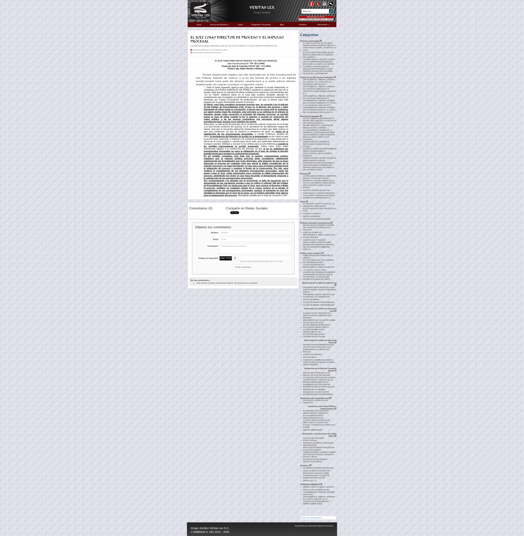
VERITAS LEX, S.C (310, 481)
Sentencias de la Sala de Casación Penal (320, 341)
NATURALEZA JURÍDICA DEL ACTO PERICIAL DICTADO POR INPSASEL (317, 374)
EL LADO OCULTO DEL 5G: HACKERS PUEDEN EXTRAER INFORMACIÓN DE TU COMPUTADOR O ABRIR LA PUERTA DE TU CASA (319, 46)
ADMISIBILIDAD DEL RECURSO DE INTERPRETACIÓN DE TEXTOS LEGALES (319, 386)
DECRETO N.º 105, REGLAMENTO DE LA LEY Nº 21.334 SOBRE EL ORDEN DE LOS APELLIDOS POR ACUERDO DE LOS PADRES (319, 184)
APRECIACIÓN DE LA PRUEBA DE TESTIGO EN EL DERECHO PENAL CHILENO (316, 144)
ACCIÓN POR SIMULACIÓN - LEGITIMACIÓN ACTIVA (314, 331)
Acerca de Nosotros (219, 24)
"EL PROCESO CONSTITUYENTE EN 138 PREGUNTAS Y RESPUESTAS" (318, 205)
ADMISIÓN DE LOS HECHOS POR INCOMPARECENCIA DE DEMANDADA (318, 393)
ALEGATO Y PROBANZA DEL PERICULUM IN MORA (319, 426)
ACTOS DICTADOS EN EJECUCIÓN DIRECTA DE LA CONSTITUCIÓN (316, 421)
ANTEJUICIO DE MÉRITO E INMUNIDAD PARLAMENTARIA (318, 444)
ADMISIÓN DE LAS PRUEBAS (314, 390)
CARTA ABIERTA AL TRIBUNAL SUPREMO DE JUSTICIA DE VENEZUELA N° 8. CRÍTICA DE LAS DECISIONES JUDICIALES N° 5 (319, 90)
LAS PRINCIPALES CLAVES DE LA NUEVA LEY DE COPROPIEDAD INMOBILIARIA (319, 61)
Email (215, 239)
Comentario (212, 246)
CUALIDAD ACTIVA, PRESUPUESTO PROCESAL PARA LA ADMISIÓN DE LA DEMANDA (317, 315)
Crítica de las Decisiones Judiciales (317, 77)
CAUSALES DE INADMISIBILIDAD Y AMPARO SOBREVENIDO (316, 503)
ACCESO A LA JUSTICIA (312, 214)
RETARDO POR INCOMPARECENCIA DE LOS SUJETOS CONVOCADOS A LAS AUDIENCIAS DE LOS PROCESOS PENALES (318, 348)
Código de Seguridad (208, 258)
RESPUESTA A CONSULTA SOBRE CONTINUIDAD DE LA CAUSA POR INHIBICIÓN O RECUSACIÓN (316, 475)
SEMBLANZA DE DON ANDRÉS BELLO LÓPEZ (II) (318, 257)
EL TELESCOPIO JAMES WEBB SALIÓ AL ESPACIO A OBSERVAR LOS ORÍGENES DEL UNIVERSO (318, 55)
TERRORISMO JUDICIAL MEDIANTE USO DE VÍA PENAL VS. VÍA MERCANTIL (319, 296)
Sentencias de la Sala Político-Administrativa (322, 407)
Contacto (302, 24)
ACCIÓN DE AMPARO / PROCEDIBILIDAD (318, 302)
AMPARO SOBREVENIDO (312, 430)
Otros (303, 202)
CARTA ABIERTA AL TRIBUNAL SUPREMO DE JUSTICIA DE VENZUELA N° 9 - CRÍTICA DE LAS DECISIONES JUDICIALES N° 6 (319, 110)
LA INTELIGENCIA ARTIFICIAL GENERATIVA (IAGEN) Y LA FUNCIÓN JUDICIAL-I (319, 177)
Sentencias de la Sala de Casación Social (320, 369)
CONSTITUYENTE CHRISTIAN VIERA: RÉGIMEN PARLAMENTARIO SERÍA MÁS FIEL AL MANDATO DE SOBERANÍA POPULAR (318, 245)
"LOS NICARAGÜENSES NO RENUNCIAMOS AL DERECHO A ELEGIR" (319, 266)
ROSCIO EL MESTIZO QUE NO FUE (316, 190)
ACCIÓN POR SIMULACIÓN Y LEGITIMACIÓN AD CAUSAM (314, 335)
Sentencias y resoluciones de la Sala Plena (319, 435)
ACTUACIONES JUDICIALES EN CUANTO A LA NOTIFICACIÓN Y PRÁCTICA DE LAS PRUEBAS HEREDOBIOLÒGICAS (319, 380)
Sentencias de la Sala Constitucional (319, 283)
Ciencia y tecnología (310, 41)
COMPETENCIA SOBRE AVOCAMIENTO (318, 360)
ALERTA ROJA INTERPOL (312, 355)
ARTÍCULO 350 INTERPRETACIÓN (316, 490)
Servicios (304, 465)
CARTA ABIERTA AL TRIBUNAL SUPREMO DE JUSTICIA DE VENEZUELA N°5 (319, 97)
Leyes (240, 24)
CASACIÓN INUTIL (310, 357)
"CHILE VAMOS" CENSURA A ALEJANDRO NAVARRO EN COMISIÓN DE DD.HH (319, 197)
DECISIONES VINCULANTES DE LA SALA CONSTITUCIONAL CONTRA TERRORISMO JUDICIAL (319, 289)
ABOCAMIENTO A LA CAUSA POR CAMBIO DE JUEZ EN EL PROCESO (319, 321)
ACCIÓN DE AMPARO (311, 300)
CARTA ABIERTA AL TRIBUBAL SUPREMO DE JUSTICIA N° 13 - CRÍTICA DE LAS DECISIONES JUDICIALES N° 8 (319, 82)
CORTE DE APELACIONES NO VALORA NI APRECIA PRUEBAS (319, 363)
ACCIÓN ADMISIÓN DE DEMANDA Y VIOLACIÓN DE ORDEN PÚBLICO (317, 326)
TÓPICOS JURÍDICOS (310, 484)
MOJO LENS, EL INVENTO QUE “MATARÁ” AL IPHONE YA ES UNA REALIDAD (319, 65)
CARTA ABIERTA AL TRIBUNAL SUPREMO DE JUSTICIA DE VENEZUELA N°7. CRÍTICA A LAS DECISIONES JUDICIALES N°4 (319, 103)
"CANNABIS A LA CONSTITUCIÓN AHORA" (319, 193)
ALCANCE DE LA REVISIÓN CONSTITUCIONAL (313, 439)
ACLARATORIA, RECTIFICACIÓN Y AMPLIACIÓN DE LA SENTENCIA (316, 412)
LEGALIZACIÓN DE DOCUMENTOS (316, 471)
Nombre (214, 233)
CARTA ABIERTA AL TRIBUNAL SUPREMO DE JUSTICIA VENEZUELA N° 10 (319, 498)
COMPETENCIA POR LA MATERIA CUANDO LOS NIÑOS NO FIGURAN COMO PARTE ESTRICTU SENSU (319, 454)
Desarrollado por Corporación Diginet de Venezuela (314, 526)
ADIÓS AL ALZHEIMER (311, 216)
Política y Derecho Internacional (315, 223)
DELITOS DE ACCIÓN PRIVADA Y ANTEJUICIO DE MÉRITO (315, 460)
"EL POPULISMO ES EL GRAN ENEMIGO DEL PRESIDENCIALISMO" (318, 261)
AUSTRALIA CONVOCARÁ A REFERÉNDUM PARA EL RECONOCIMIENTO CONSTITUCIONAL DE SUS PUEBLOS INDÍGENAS (319, 152)
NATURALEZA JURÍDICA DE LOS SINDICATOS (315, 401)
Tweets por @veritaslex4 (311, 518)
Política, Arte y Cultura (310, 253)
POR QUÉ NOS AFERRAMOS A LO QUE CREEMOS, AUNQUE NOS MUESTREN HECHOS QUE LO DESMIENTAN (318, 71)
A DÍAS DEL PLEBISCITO (312, 233)
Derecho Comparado (310, 116)
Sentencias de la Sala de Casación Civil (320, 310)
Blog (282, 24)
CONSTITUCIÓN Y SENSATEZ (314, 240)
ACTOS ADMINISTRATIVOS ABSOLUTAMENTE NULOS (313, 417)
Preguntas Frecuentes (261, 24)
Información (322, 24)
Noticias (304, 174)
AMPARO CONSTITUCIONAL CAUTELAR (318, 487)
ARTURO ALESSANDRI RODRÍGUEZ (317, 219)
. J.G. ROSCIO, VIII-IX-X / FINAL (314, 270)
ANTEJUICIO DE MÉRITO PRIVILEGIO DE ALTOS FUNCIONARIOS (318, 449)
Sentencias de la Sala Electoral (314, 398)
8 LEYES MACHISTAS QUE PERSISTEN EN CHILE (319, 210)
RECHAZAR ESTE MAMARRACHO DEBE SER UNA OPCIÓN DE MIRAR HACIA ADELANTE (318, 227)
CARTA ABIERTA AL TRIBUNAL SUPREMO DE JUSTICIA (319, 493)
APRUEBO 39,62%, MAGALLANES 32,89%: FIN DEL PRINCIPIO (319, 236)
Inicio (199, 24)
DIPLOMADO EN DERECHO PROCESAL (318, 468)
